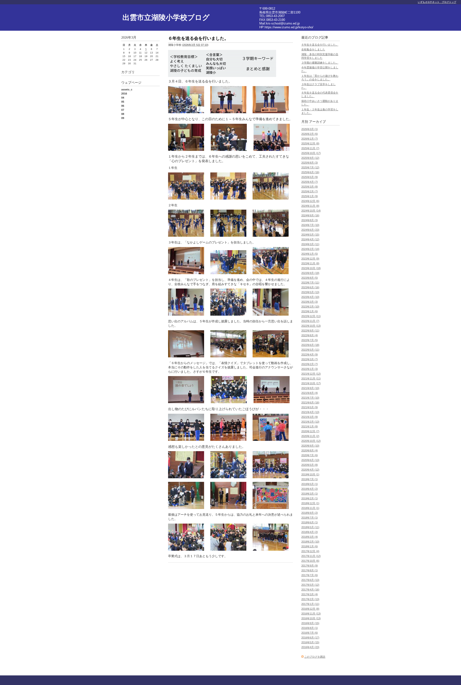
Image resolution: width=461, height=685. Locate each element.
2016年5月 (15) (310, 642)
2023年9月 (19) (310, 273)
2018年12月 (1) (310, 503)
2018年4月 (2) (309, 532)
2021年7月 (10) (310, 397)
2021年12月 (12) (311, 373)
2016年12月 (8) (310, 608)
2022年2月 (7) (309, 364)
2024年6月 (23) (310, 229)
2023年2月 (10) (310, 306)
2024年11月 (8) (310, 205)
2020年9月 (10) (310, 445)
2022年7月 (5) (309, 340)
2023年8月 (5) (309, 277)
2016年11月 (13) (311, 613)
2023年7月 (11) (310, 282)
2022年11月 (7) (310, 320)
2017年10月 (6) (310, 560)
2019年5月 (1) (309, 484)
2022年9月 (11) (310, 330)
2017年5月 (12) (310, 584)
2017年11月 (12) (311, 556)
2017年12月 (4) (310, 551)
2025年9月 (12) (310, 157)
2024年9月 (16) (310, 215)
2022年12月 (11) (311, 316)
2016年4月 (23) (310, 647)
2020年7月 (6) (309, 455)
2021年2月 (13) (310, 421)
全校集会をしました (313, 49)
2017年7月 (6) (309, 575)
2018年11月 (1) (310, 508)
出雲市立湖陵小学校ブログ (166, 17)
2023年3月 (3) (309, 301)
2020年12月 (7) (310, 431)
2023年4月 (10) (310, 296)
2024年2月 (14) (310, 249)
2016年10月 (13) (311, 618)
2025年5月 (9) (309, 177)
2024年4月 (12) (310, 239)
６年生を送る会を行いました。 (319, 44)
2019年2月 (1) (309, 498)
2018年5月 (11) (310, 527)
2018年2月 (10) (310, 541)
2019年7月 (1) (309, 479)
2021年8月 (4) (309, 392)
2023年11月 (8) (310, 263)
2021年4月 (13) (310, 412)
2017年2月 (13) (310, 599)
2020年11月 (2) (310, 436)
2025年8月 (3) (309, 162)
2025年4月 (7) (309, 181)
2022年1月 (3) (309, 368)
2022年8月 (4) (309, 335)
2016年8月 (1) (309, 627)
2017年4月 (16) (310, 589)
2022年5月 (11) (310, 349)
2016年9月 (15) (310, 623)
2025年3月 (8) (309, 186)
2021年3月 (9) (309, 416)
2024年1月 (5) (309, 253)
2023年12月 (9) (310, 258)
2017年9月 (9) (309, 565)
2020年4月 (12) (310, 469)
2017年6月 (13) (310, 580)
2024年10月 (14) (311, 210)
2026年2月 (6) (309, 133)
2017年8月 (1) (309, 570)
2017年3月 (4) (309, 594)
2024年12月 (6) (310, 201)
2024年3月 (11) (310, 244)
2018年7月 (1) (309, 517)
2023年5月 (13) (310, 292)
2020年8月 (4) (309, 450)
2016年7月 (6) (309, 632)
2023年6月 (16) (310, 287)
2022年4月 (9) (309, 354)
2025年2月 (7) (309, 191)
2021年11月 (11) (311, 378)
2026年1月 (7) (309, 138)
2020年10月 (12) (311, 440)
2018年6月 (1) (309, 522)
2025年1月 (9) (309, 196)
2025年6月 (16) (310, 172)
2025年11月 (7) (310, 148)
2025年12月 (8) (310, 143)
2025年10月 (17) (311, 153)
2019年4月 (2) (309, 488)
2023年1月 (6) (309, 311)
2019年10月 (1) (310, 474)
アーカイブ (317, 122)
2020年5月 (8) (309, 464)
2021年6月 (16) (310, 402)
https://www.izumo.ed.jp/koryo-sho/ (289, 27)
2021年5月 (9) (309, 407)
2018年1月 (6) (309, 546)
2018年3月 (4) (309, 536)
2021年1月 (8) (309, 426)
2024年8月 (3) (309, 220)
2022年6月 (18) (310, 344)
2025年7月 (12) (310, 167)
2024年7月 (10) (310, 225)
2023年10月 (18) (311, 268)
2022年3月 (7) (309, 359)
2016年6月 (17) (310, 637)
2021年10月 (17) (311, 383)
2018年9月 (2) (309, 512)
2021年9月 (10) (310, 388)
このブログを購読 (314, 656)
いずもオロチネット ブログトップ (437, 2)
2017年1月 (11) (310, 603)
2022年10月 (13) (311, 325)
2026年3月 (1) (309, 129)
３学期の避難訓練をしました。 (319, 62)
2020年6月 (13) (310, 460)
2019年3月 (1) (309, 493)
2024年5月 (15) (310, 234)
